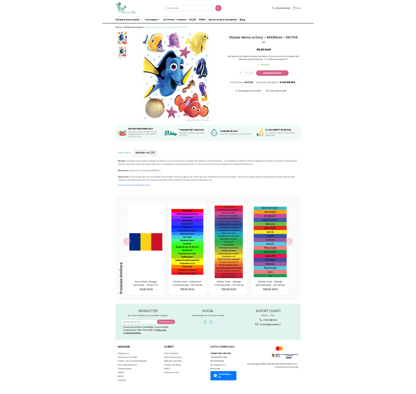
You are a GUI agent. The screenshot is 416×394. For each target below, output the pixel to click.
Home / (119, 27)
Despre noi (123, 353)
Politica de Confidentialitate (132, 360)
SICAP (192, 19)
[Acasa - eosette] (131, 8)
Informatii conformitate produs (134, 185)
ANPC (167, 368)
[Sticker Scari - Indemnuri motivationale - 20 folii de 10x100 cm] (187, 242)
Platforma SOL (171, 372)
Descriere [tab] (124, 152)
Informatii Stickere (127, 364)
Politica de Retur (172, 364)
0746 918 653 (270, 320)
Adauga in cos (272, 73)
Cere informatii (277, 90)
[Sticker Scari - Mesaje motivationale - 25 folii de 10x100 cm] (228, 241)
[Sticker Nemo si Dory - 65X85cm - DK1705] (176, 76)
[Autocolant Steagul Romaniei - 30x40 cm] (145, 242)
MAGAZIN (124, 347)
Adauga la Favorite (249, 90)
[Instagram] (211, 322)
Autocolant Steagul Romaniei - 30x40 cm (146, 283)
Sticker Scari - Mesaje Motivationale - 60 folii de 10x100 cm (270, 283)
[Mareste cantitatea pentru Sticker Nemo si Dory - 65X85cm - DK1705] (251, 73)
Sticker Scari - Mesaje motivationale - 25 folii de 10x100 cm (228, 283)
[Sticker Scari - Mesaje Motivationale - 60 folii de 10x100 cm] (270, 242)
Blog (242, 19)
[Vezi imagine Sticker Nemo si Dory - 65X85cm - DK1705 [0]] (122, 38)
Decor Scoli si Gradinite (223, 19)
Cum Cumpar (171, 353)
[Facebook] (205, 322)
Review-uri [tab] (145, 152)
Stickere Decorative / (134, 27)
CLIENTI (169, 347)
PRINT (202, 19)
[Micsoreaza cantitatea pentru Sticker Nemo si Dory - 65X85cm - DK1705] (240, 73)
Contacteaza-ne (224, 375)
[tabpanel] (176, 76)
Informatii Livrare (173, 357)
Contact (122, 380)
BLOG (120, 376)
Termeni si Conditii (127, 357)
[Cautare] (218, 8)
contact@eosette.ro (270, 324)
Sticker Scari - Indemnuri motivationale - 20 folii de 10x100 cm (187, 283)
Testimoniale (124, 368)
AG (263, 42)
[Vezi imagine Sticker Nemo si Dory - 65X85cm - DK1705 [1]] (122, 52)
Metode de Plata (173, 360)
